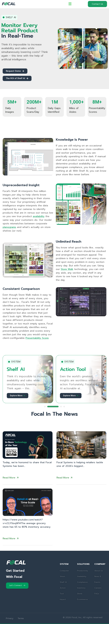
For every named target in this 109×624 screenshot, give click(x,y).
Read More (9, 477)
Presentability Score (37, 338)
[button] (70, 4)
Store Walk (67, 269)
